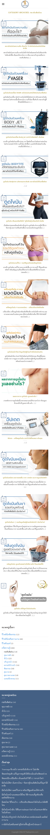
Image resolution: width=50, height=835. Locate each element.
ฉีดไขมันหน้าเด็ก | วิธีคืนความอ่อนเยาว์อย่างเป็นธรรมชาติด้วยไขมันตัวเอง (24, 811)
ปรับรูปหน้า (8, 662)
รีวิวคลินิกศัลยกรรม (9, 634)
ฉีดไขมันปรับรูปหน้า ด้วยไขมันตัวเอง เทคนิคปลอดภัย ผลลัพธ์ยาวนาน (24, 818)
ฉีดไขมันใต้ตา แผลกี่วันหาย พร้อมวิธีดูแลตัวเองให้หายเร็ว (23, 790)
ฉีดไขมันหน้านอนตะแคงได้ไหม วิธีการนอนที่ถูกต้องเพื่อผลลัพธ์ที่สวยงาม (22, 796)
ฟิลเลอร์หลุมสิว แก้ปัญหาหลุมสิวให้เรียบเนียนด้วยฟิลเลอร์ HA (24, 774)
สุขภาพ (6, 672)
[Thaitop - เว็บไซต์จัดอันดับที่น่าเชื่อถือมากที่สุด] (25, 4)
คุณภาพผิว (7, 655)
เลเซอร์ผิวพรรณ (9, 679)
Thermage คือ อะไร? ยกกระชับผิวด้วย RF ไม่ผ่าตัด (20, 769)
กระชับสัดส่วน (9, 652)
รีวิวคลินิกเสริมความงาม (10, 639)
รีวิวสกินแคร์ (6, 643)
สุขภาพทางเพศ (9, 675)
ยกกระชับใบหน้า (10, 665)
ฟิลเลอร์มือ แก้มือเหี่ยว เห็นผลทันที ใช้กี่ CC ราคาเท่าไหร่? (23, 778)
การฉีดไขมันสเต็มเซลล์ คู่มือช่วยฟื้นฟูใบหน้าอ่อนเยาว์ (21, 824)
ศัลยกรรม (7, 669)
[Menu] (3, 4)
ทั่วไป (6, 658)
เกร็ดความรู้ (6, 648)
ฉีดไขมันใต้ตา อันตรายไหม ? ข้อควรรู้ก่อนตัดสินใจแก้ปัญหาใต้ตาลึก (25, 784)
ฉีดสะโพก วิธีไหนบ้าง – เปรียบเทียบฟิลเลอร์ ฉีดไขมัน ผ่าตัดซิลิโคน (25, 803)
